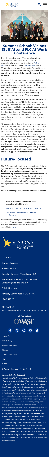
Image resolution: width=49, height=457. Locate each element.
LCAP (4, 359)
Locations (6, 257)
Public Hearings (9, 288)
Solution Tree (29, 65)
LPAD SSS (6, 299)
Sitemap (5, 350)
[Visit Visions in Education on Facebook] (11, 330)
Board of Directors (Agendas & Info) (19, 274)
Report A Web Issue (9, 345)
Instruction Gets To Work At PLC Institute (23, 208)
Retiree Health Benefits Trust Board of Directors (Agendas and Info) (20, 281)
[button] (39, 4)
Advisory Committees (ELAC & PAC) (18, 293)
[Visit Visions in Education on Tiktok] (38, 330)
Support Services (10, 263)
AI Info (4, 364)
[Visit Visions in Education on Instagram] (24, 330)
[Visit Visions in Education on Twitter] (18, 330)
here (14, 227)
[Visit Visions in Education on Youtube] (31, 330)
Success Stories (9, 268)
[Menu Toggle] (45, 4)
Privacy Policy (7, 341)
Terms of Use (7, 336)
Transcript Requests (9, 354)
